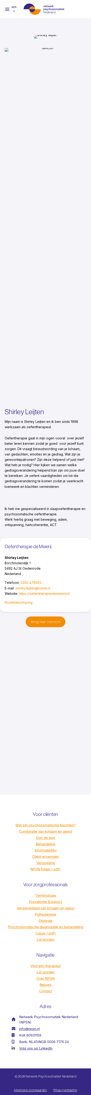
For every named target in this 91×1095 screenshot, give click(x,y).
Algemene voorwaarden (30, 1090)
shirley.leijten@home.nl (32, 588)
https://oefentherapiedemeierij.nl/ (44, 593)
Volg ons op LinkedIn (35, 1048)
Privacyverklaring (65, 1090)
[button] (45, 621)
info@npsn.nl (29, 1029)
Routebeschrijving (18, 602)
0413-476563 (31, 583)
